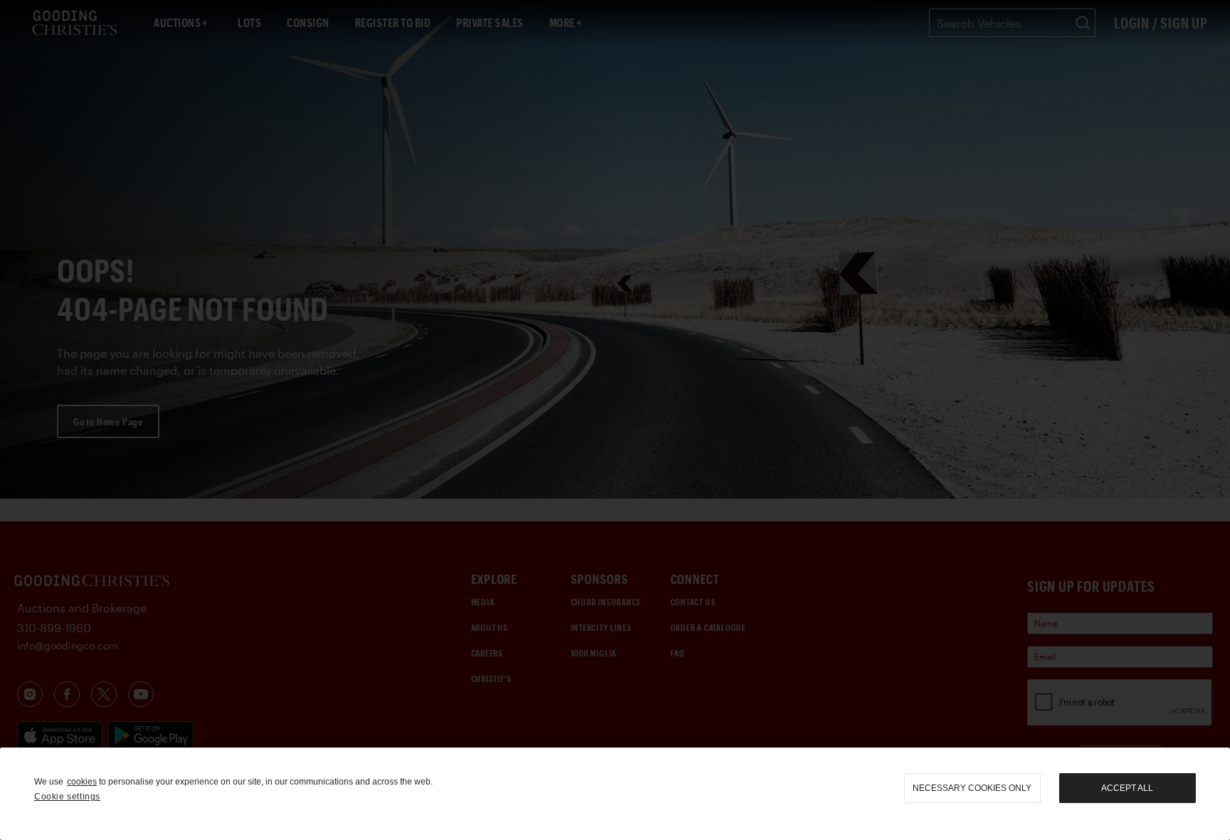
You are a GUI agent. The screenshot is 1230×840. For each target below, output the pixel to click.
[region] (615, 794)
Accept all (1127, 788)
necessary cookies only (972, 788)
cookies (82, 782)
